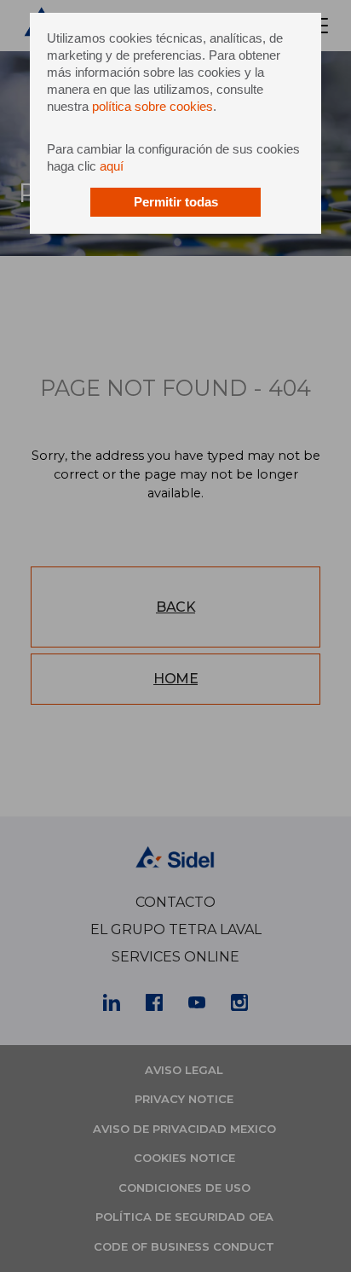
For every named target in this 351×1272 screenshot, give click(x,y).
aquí (112, 166)
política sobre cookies (152, 106)
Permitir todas (176, 202)
